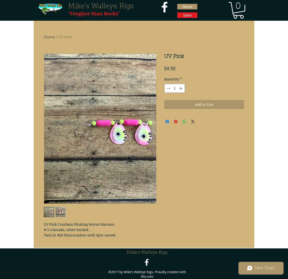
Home (49, 37)
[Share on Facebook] (167, 121)
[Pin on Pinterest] (175, 121)
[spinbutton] (174, 88)
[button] (238, 10)
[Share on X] (193, 121)
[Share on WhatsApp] (184, 121)
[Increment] (181, 88)
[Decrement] (168, 88)
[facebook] (165, 7)
